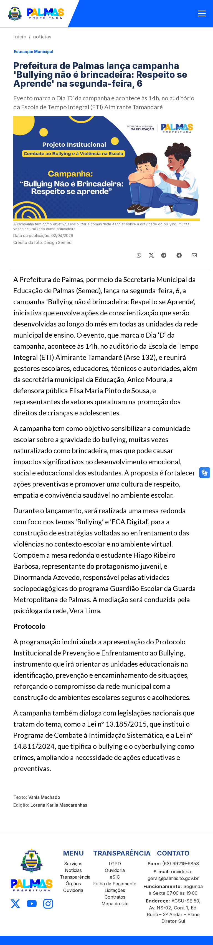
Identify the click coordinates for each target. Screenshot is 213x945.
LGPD (115, 863)
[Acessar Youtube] (32, 904)
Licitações (115, 890)
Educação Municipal (33, 51)
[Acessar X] (15, 904)
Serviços (73, 863)
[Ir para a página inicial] (36, 14)
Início (20, 36)
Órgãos (73, 883)
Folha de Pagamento (114, 883)
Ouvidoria (73, 890)
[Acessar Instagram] (48, 904)
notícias (42, 36)
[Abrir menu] (202, 13)
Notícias (73, 870)
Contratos (115, 897)
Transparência (75, 877)
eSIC (115, 877)
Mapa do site (115, 903)
